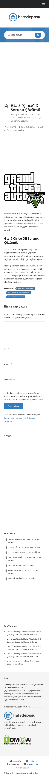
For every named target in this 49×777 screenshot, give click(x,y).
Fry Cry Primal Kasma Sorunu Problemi (24, 552)
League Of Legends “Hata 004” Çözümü (24, 547)
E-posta (8, 364)
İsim (6, 349)
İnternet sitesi (10, 379)
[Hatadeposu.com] (24, 17)
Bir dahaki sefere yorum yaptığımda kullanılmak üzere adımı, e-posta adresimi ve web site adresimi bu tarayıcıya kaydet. (23, 396)
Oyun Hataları (21, 114)
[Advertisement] (24, 70)
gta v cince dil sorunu (16, 297)
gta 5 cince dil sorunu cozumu (19, 293)
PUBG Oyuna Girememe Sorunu (21, 565)
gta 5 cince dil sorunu (25, 289)
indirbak (20, 664)
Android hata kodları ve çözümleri (22, 578)
